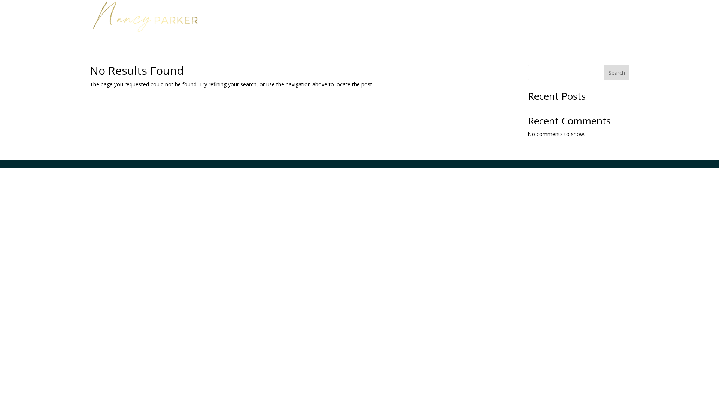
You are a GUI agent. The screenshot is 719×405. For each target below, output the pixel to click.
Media (573, 14)
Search (617, 72)
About (543, 14)
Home (437, 14)
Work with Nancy (486, 14)
